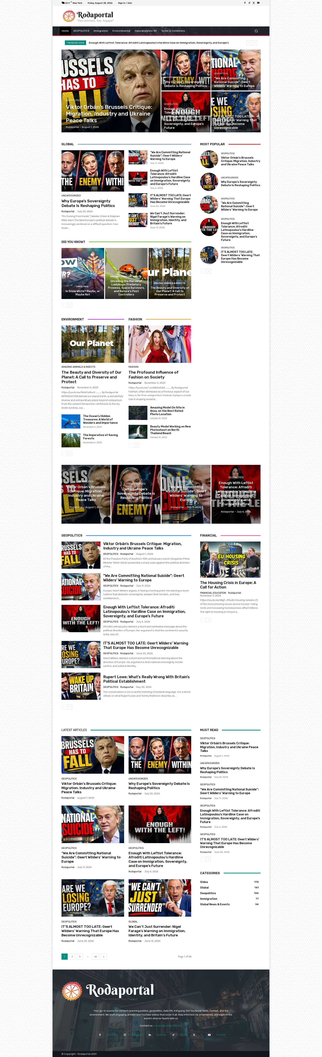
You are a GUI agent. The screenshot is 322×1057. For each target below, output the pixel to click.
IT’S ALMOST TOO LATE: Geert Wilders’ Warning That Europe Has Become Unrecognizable (170, 199)
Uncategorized (172, 77)
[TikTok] (249, 3)
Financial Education (213, 593)
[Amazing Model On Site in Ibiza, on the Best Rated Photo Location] (138, 413)
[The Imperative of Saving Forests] (70, 440)
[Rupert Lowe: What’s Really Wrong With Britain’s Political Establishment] (80, 686)
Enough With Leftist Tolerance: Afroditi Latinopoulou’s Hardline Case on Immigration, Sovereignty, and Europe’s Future (170, 177)
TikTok (183, 1034)
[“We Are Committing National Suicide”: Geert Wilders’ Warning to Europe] (236, 70)
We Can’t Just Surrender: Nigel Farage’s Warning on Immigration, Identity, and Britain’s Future (168, 218)
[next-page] (69, 305)
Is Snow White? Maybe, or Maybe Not (83, 292)
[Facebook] (245, 3)
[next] (254, 42)
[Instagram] (125, 1035)
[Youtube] (258, 3)
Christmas (82, 287)
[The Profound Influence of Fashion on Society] (160, 344)
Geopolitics (73, 100)
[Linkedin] (150, 1035)
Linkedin (161, 1034)
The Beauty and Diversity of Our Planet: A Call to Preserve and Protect (170, 291)
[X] (254, 3)
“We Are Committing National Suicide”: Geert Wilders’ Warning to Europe (170, 156)
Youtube (221, 1034)
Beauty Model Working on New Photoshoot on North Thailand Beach (170, 430)
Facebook (112, 1034)
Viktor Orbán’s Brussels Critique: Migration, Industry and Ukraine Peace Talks (140, 42)
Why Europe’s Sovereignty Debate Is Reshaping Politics (88, 203)
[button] (256, 31)
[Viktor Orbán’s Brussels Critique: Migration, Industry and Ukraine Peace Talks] (111, 91)
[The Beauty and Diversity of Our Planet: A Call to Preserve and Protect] (170, 273)
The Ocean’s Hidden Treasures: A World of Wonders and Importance (100, 419)
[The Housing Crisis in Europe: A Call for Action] (230, 560)
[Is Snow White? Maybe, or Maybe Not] (82, 273)
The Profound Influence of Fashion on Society (154, 374)
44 (95, 956)
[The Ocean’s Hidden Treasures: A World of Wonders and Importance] (70, 421)
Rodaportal (67, 211)
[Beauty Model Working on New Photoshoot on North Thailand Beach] (138, 432)
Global (133, 921)
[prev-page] (63, 305)
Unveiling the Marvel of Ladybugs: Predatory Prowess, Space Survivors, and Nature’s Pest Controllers (126, 287)
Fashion (133, 367)
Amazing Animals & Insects (126, 277)
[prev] (249, 42)
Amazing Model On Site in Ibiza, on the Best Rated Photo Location (167, 411)
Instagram (137, 1034)
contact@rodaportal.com (168, 1025)
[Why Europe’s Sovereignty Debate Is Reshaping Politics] (186, 70)
